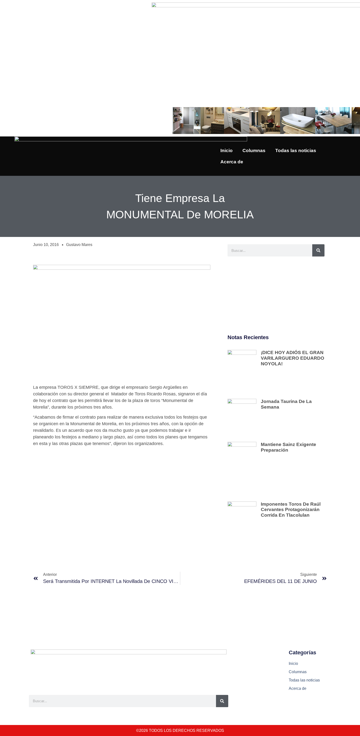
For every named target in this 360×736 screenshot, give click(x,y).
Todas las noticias (295, 150)
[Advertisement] (276, 295)
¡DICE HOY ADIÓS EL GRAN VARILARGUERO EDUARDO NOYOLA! (292, 358)
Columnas (253, 150)
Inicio (226, 150)
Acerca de (231, 161)
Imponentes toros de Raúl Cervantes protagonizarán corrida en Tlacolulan (291, 510)
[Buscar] (318, 250)
